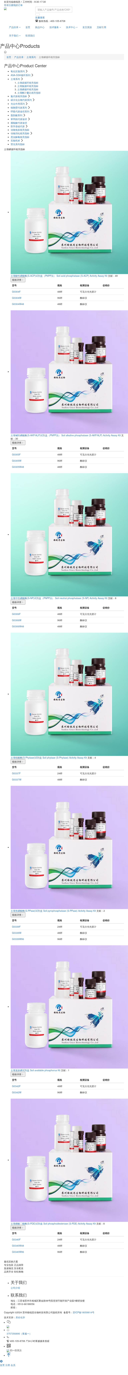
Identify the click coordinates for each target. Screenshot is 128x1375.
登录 (6, 5)
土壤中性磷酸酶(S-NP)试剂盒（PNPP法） (32, 598)
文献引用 (101, 27)
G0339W (16, 932)
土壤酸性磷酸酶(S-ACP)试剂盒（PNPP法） (33, 275)
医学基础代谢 (18, 126)
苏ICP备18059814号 (83, 1312)
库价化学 (20, 1317)
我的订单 (18, 5)
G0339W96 (18, 939)
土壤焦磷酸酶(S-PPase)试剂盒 (26, 910)
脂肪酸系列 (17, 115)
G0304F (16, 291)
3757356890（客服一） (19, 1333)
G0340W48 (18, 1245)
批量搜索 (40, 17)
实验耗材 (16, 140)
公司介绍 (15, 1287)
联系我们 (30, 35)
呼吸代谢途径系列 (20, 111)
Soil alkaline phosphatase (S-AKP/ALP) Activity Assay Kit (91, 435)
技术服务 (55, 27)
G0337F (16, 773)
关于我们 (14, 35)
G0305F (16, 454)
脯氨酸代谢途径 (19, 122)
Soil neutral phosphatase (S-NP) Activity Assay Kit (81, 598)
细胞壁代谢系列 (19, 107)
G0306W (16, 620)
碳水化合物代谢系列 (21, 99)
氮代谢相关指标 (19, 96)
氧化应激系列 (18, 71)
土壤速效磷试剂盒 (20, 1070)
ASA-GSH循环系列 (21, 75)
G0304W (16, 297)
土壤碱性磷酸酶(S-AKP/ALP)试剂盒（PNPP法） (36, 435)
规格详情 (16, 279)
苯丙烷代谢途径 (19, 119)
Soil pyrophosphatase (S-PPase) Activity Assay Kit (69, 910)
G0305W (16, 460)
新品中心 (39, 27)
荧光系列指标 (18, 144)
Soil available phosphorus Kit (45, 1070)
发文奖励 (87, 27)
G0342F (16, 1086)
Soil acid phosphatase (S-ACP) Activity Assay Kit (81, 275)
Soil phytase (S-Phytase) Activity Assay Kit (64, 757)
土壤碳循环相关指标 (27, 82)
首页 (28, 27)
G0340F (16, 1239)
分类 (8, 1365)
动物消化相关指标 (20, 133)
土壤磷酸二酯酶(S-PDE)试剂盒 (27, 1223)
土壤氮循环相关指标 (27, 86)
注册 (11, 5)
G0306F (16, 614)
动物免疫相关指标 (20, 129)
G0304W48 (18, 304)
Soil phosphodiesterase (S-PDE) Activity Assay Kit (69, 1223)
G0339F (16, 926)
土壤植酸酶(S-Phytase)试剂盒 (26, 757)
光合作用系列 (18, 103)
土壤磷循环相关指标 (27, 89)
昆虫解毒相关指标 (20, 137)
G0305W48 (18, 466)
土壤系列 (31, 57)
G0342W (16, 1092)
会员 (13, 1365)
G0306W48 (18, 626)
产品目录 (14, 27)
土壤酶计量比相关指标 (29, 92)
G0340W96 (18, 1251)
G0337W (16, 779)
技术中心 (71, 27)
